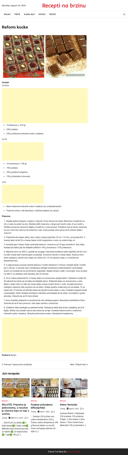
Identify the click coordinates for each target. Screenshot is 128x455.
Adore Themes (73, 452)
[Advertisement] (45, 105)
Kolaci (7, 14)
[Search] (124, 14)
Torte (17, 14)
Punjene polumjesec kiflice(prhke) (42, 406)
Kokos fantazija (68, 404)
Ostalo (41, 14)
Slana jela (29, 14)
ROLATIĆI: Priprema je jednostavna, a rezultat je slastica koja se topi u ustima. (15, 409)
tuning (4, 418)
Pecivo (52, 14)
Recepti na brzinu (64, 5)
